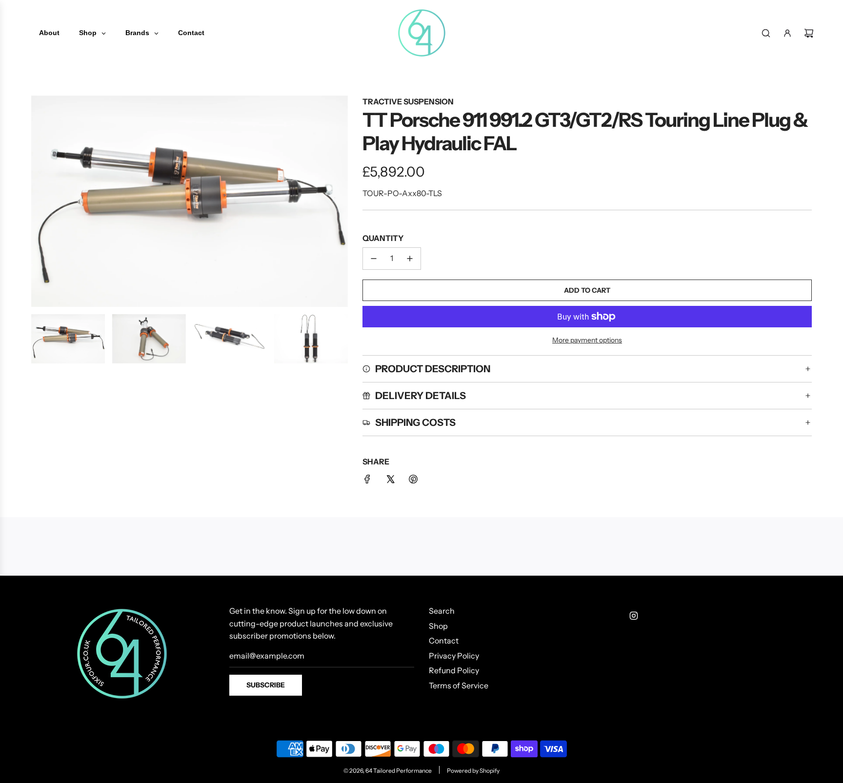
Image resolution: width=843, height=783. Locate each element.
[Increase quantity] (410, 258)
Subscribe (265, 685)
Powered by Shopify (473, 770)
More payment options (587, 340)
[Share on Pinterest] (413, 481)
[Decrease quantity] (373, 258)
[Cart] (809, 33)
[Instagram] (633, 615)
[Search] (766, 33)
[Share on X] (390, 481)
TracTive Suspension (408, 101)
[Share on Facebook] (367, 481)
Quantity (382, 238)
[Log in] (787, 33)
